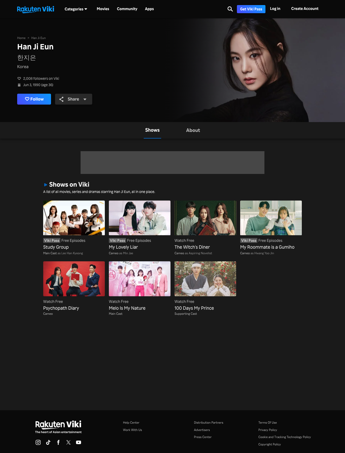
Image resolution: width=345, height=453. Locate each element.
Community (127, 9)
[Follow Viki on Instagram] (38, 443)
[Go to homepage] (35, 9)
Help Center (131, 422)
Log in (275, 8)
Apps (149, 9)
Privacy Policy (267, 430)
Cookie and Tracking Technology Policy (284, 437)
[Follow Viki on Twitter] (68, 443)
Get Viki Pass (251, 9)
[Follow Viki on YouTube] (79, 443)
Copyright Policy (269, 444)
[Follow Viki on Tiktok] (48, 443)
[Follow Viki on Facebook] (58, 443)
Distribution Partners (208, 422)
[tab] (152, 130)
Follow (37, 99)
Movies (103, 9)
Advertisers (202, 430)
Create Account (304, 8)
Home (21, 38)
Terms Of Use (267, 422)
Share (73, 99)
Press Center (203, 437)
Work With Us (132, 430)
